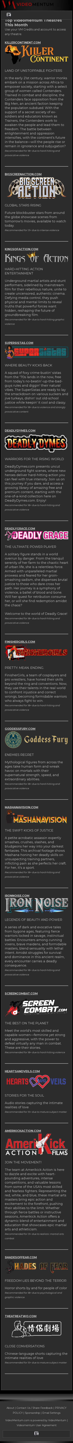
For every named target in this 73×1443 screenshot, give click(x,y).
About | (11, 1408)
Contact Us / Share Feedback (34, 1408)
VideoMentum (57, 1420)
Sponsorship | (33, 1412)
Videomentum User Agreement (37, 1425)
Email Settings (51, 1412)
